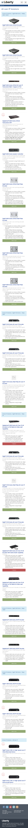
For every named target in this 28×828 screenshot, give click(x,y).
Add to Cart (14, 42)
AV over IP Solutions (10, 9)
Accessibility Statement (11, 826)
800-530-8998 (17, 812)
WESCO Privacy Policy (11, 824)
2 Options (14, 443)
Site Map (4, 810)
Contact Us (5, 813)
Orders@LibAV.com (19, 810)
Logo (8, 2)
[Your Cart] (25, 2)
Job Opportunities (7, 812)
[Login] (21, 2)
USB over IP (15, 740)
